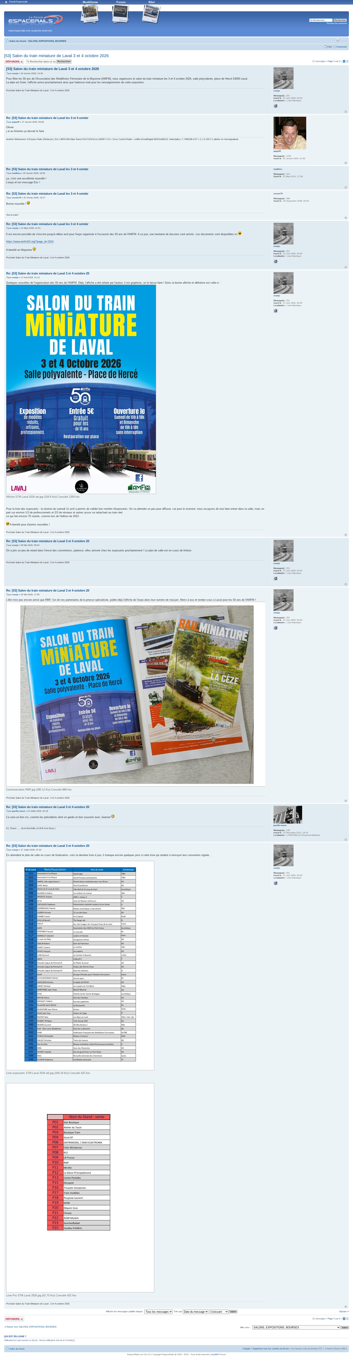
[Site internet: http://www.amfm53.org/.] (276, 106)
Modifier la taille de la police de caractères (344, 40)
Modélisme (90, 2)
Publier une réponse (14, 60)
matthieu (16, 173)
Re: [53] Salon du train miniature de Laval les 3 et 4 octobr (47, 118)
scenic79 (16, 198)
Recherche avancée (337, 23)
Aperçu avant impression (337, 40)
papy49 (15, 122)
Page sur (334, 61)
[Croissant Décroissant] (223, 1311)
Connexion (341, 47)
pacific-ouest (18, 811)
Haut (346, 112)
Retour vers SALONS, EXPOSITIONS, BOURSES (31, 1327)
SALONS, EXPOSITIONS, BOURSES (47, 41)
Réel (152, 2)
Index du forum (18, 41)
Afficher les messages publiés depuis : (125, 1311)
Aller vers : (245, 1327)
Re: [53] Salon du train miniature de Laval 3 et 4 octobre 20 (47, 273)
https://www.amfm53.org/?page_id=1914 (30, 241)
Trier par (178, 1311)
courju (15, 73)
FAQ (329, 47)
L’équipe (246, 1348)
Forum (120, 2)
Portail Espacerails (18, 1)
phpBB (214, 1354)
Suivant (342, 1311)
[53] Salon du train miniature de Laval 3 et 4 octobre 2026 (56, 55)
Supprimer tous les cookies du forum (270, 1348)
